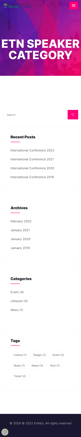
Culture (20, 354)
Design (39, 354)
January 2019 (20, 248)
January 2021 (20, 230)
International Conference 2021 (32, 159)
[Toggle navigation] (73, 5)
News (14, 310)
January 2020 (20, 239)
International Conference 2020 (32, 168)
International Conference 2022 (32, 150)
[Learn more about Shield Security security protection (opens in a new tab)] (5, 432)
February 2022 (21, 221)
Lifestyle (17, 301)
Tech (55, 365)
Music (19, 365)
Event (15, 292)
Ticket (20, 376)
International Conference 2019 (32, 177)
